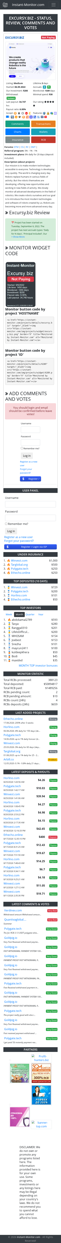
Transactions (43, 123)
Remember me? (31, 448)
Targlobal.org (19, 564)
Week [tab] (9, 614)
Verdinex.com (13, 910)
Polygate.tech (19, 569)
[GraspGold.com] (41, 1095)
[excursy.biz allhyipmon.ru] (31, 117)
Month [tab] (19, 614)
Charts (17, 131)
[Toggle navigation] (53, 4)
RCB (43, 139)
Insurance (17, 139)
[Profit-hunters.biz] (41, 1058)
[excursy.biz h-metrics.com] (16, 117)
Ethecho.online (20, 573)
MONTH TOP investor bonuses (38, 665)
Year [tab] (40, 614)
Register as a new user (18, 537)
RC (27, 146)
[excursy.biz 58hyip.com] (34, 117)
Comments (18, 123)
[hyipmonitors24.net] (27, 117)
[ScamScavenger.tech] (19, 1105)
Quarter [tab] (30, 614)
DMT (33, 146)
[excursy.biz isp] (12, 117)
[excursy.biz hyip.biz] (44, 116)
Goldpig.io (10, 938)
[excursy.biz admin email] (7, 116)
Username (26, 423)
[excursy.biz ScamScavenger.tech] (19, 117)
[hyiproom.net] (19, 1116)
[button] (18, 236)
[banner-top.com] (41, 1124)
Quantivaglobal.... (15, 919)
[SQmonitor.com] (41, 1073)
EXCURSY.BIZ (14, 38)
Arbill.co (9, 759)
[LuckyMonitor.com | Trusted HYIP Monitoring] (19, 1073)
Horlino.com (19, 595)
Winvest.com (19, 560)
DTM (16, 146)
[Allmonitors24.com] (23, 117)
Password (26, 436)
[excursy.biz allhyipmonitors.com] (38, 117)
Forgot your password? (19, 541)
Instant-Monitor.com (28, 4)
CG (22, 146)
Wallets (43, 131)
